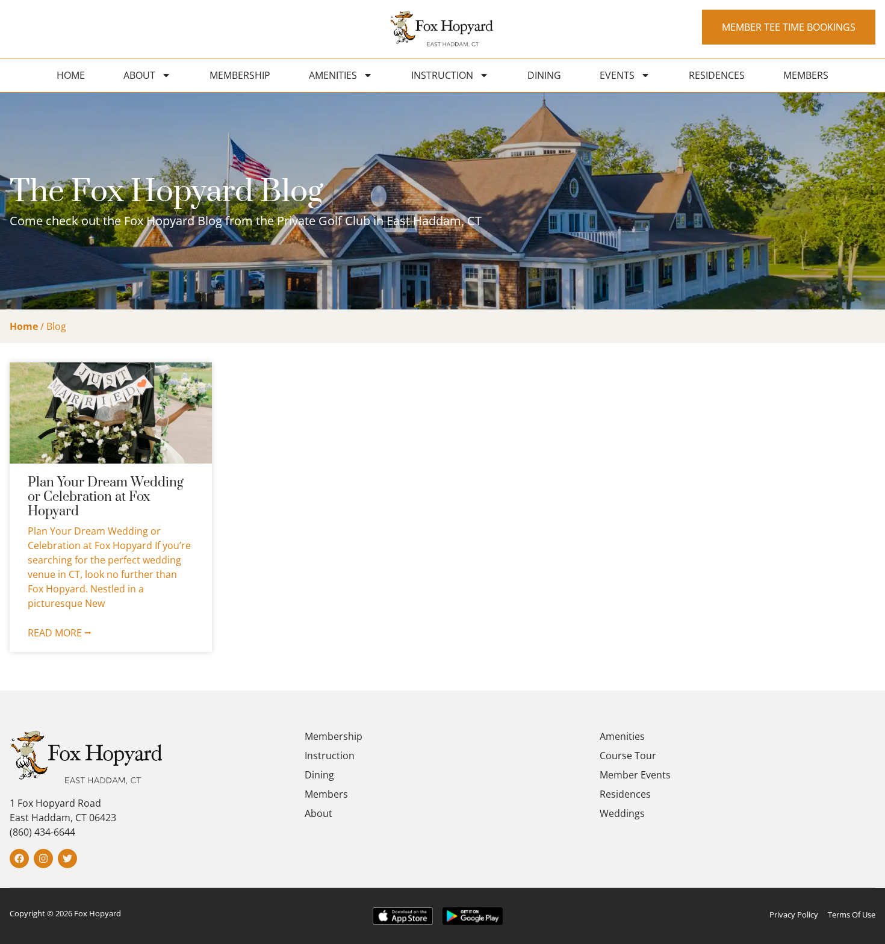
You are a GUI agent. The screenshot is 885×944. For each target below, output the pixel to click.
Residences (717, 75)
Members (805, 75)
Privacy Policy (793, 914)
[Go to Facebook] (19, 858)
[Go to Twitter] (67, 858)
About (139, 75)
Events (617, 75)
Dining (544, 75)
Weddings (622, 813)
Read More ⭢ (60, 632)
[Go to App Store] (403, 916)
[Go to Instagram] (43, 858)
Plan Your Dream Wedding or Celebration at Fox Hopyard (106, 497)
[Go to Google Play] (472, 916)
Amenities (333, 75)
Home (71, 75)
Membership (240, 75)
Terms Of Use (851, 914)
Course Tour (628, 755)
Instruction (442, 75)
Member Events (635, 774)
